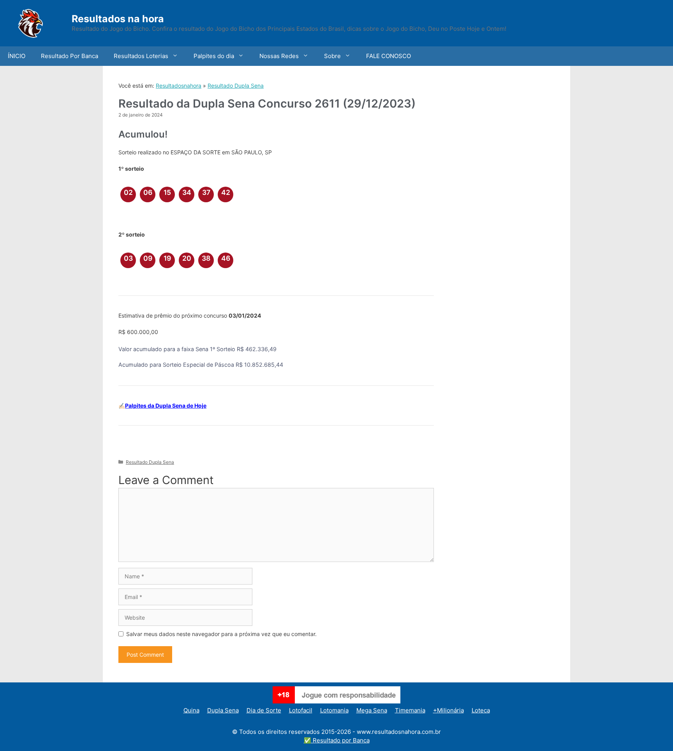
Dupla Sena (223, 710)
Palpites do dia (214, 56)
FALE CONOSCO (388, 56)
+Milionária (448, 710)
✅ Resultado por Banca (337, 740)
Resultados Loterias (141, 56)
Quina (191, 710)
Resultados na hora (118, 19)
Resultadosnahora (178, 85)
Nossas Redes (279, 56)
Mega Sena (371, 710)
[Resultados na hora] (41, 22)
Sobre (332, 56)
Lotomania (334, 710)
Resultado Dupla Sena (236, 85)
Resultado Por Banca (69, 56)
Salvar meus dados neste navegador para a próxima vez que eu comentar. (221, 634)
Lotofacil (300, 710)
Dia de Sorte (264, 710)
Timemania (410, 710)
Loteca (481, 710)
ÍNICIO (16, 56)
